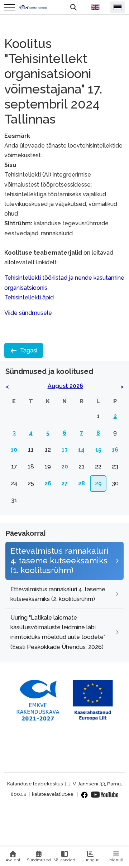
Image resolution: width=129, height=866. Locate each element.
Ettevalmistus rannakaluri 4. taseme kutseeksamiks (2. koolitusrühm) (57, 594)
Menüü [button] (116, 860)
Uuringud (90, 860)
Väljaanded (64, 860)
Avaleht (13, 860)
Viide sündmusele (28, 312)
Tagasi (28, 350)
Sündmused (39, 860)
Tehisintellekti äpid (29, 297)
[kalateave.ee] (33, 7)
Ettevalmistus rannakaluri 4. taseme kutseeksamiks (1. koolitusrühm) (59, 560)
